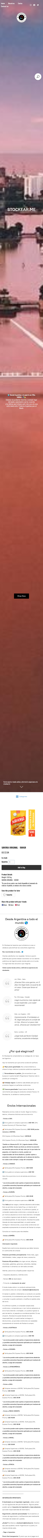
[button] (8, 895)
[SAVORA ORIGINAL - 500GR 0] (21, 823)
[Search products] (38, 76)
